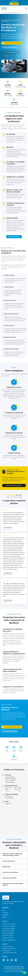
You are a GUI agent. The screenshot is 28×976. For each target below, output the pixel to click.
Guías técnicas (5, 915)
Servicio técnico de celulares (8, 928)
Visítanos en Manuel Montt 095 (10, 47)
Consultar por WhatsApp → (14, 236)
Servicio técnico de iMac (7, 935)
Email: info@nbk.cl (6, 950)
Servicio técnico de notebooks (9, 924)
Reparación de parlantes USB (8, 940)
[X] (7, 960)
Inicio (3, 12)
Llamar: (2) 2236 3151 (7, 946)
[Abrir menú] (26, 8)
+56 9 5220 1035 (9, 798)
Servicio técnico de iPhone (8, 933)
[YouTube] (15, 960)
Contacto (4, 917)
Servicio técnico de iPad (7, 937)
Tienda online (5, 912)
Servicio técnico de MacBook (8, 926)
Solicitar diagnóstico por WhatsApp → (14, 485)
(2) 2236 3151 (15, 1)
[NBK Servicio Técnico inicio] (4, 8)
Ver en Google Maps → (10, 782)
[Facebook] (3, 960)
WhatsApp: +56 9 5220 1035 (8, 948)
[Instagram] (11, 960)
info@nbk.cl (8, 803)
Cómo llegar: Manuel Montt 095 (9, 952)
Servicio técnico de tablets (8, 931)
